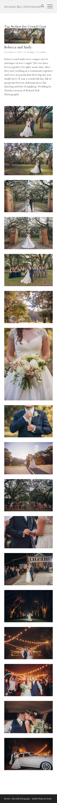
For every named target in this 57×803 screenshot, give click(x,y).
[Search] (41, 6)
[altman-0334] (24, 36)
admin (43, 52)
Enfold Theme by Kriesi (41, 799)
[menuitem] (41, 6)
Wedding (30, 52)
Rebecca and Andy (18, 47)
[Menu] (48, 6)
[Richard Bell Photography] (23, 6)
